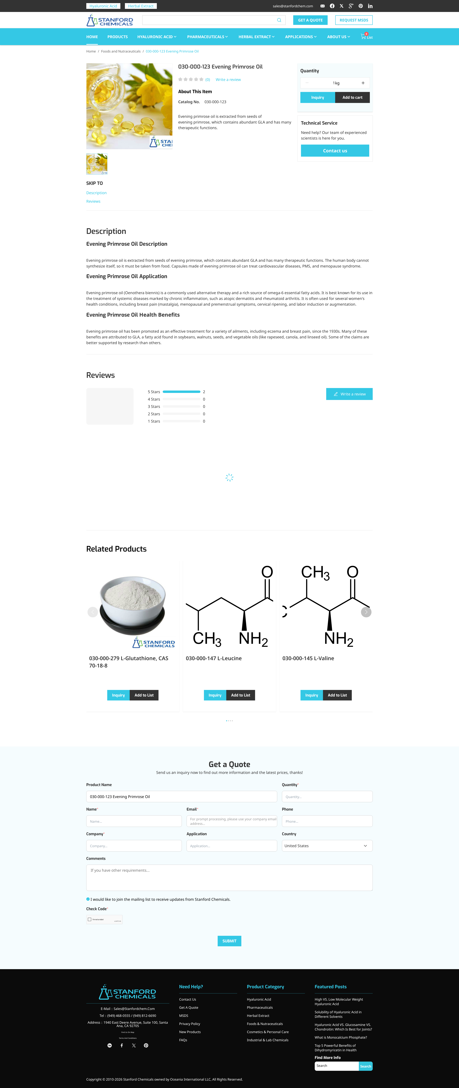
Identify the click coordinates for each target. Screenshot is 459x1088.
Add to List (144, 695)
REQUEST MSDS (354, 20)
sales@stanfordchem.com (293, 6)
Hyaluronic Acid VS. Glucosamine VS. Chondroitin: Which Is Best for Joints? (343, 1026)
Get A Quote (188, 1007)
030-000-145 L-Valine (308, 658)
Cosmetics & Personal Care (268, 1032)
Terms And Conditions (128, 1038)
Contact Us (187, 999)
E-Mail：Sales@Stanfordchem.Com (128, 1008)
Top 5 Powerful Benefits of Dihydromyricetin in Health (336, 1047)
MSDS (183, 1015)
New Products (190, 1032)
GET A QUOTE (310, 20)
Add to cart (352, 97)
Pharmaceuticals (205, 36)
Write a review (228, 79)
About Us (336, 36)
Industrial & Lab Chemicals (267, 1040)
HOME (92, 36)
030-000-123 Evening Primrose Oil (172, 51)
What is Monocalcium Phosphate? (341, 1037)
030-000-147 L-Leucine (214, 658)
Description (96, 192)
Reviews (93, 201)
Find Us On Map (127, 1032)
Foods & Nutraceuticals (265, 1023)
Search (365, 1066)
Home (91, 51)
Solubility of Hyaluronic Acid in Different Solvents (338, 1014)
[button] (366, 612)
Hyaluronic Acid (103, 5)
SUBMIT (230, 941)
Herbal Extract (141, 5)
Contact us (335, 150)
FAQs (183, 1040)
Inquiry (317, 97)
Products (117, 36)
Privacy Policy (189, 1023)
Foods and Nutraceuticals (121, 51)
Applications (299, 36)
